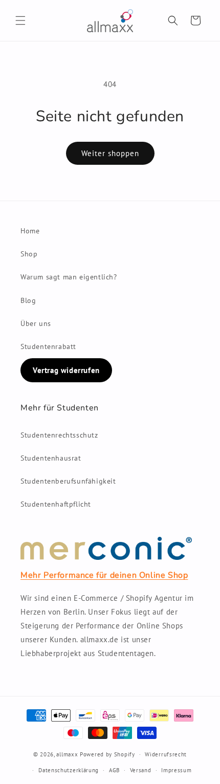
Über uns (35, 323)
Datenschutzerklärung (68, 770)
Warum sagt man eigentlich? (68, 276)
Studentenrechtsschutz (59, 435)
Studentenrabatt (48, 346)
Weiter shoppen (110, 153)
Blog (28, 300)
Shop (28, 253)
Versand (140, 770)
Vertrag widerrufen (66, 370)
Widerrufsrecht (166, 754)
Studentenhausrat (50, 458)
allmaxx (67, 754)
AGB (114, 770)
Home (29, 230)
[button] (20, 20)
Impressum (176, 770)
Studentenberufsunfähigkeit (68, 481)
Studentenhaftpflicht (55, 504)
